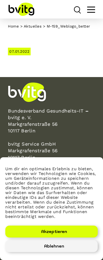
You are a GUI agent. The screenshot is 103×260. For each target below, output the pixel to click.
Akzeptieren (54, 231)
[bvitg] (21, 9)
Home (13, 26)
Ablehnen (54, 246)
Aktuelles (33, 26)
